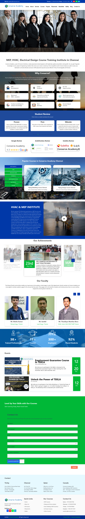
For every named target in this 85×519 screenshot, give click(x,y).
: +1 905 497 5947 (69, 506)
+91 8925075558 (54, 1)
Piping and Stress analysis (50, 501)
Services (37, 6)
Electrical (13, 182)
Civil (13, 169)
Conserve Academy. (14, 514)
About (32, 6)
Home (27, 6)
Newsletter (61, 6)
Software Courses (48, 506)
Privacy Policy (66, 514)
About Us (26, 501)
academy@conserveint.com (13, 1)
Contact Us (77, 6)
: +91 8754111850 (68, 503)
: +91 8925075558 (69, 501)
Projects (48, 6)
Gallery (67, 6)
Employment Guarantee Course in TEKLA (52, 358)
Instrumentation (13, 179)
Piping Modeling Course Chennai (37, 187)
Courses (42, 6)
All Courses (27, 503)
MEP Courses (47, 499)
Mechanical (13, 166)
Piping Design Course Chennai (66, 187)
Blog (71, 6)
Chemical (13, 176)
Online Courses (47, 508)
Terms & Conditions (75, 514)
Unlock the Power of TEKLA (46, 376)
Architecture (13, 172)
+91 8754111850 (66, 1)
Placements (54, 6)
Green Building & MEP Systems (51, 503)
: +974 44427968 (68, 499)
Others (13, 185)
